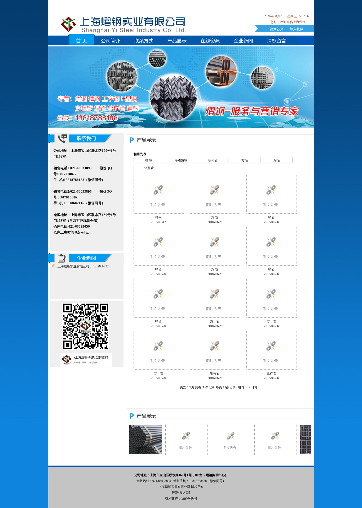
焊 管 (277, 160)
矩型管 (149, 168)
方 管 (245, 160)
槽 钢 (148, 160)
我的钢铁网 (189, 498)
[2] (242, 387)
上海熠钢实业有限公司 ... (75, 266)
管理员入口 (181, 492)
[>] (249, 387)
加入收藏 (296, 29)
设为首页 (277, 29)
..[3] (254, 387)
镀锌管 (213, 160)
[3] (246, 387)
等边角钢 (181, 160)
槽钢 (158, 217)
